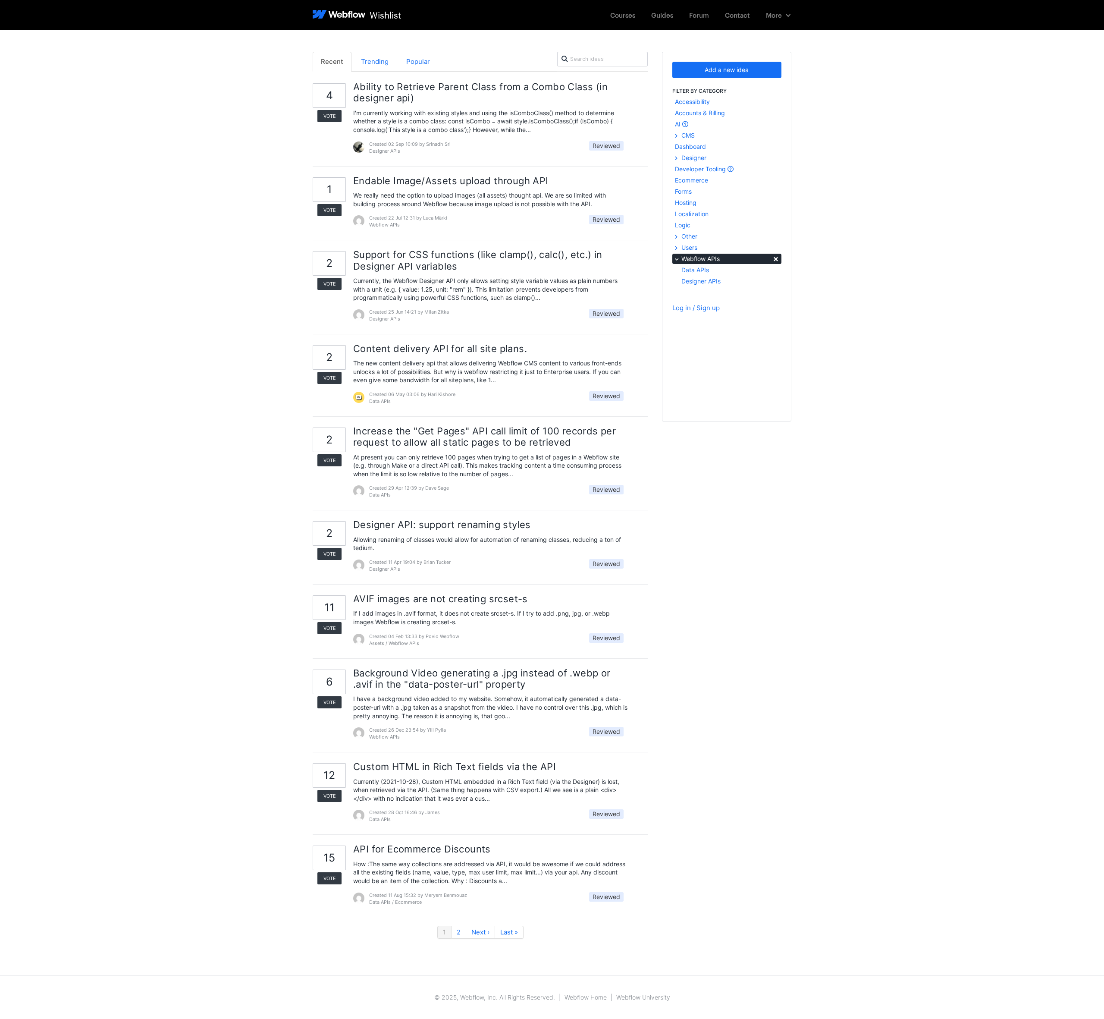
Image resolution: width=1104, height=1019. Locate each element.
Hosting (685, 202)
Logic (682, 225)
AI (678, 124)
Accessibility (692, 101)
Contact (737, 14)
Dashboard (690, 146)
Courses (622, 14)
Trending (375, 61)
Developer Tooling (701, 169)
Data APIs (695, 270)
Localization (692, 213)
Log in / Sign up (696, 308)
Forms (683, 191)
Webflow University (643, 997)
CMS (687, 135)
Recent (332, 61)
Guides (662, 14)
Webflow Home (586, 997)
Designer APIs (701, 281)
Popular (418, 61)
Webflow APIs (729, 258)
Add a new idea (727, 69)
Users (688, 247)
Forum (699, 14)
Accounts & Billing (700, 112)
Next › (480, 932)
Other (688, 236)
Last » (509, 932)
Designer (693, 157)
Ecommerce (691, 180)
